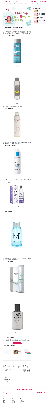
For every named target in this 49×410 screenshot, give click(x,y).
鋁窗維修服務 (44, 3)
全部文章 (21, 402)
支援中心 (4, 401)
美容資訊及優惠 (22, 401)
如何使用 (13, 400)
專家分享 (21, 403)
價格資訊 (21, 400)
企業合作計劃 (13, 401)
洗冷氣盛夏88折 (40, 3)
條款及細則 (4, 402)
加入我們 (4, 403)
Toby (10, 29)
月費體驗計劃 (13, 402)
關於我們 (4, 400)
